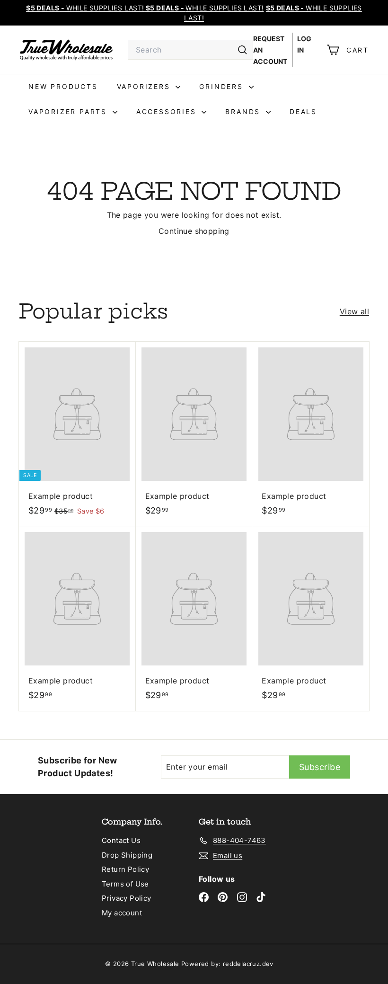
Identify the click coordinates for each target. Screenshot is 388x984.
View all (354, 311)
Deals (303, 111)
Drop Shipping (127, 855)
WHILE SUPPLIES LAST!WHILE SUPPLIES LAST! (145, 8)
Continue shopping (194, 231)
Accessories (168, 111)
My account (122, 912)
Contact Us (121, 840)
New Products (63, 86)
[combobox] (190, 50)
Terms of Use (125, 883)
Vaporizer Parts (69, 111)
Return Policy (125, 869)
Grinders (222, 86)
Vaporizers (145, 86)
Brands (244, 111)
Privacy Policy (126, 898)
